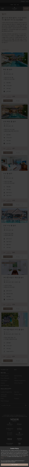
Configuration (4, 456)
